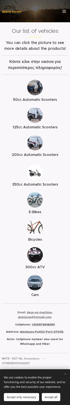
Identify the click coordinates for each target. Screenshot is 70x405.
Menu (64, 11)
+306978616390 (43, 324)
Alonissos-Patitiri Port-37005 (41, 331)
